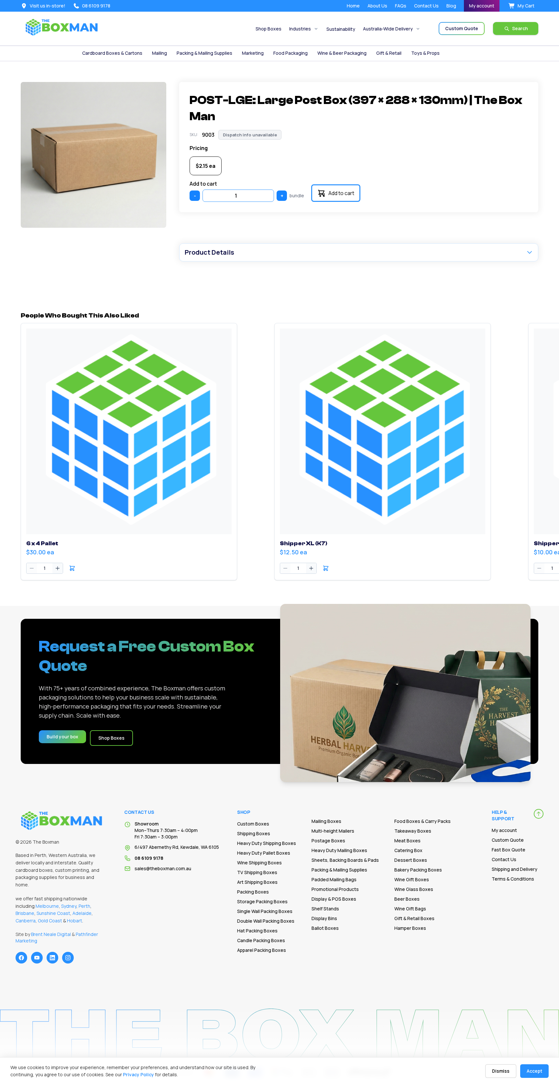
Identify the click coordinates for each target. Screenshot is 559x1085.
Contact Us (426, 6)
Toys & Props (425, 53)
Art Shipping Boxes (257, 882)
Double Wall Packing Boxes (265, 921)
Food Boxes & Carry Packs (422, 821)
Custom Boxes (253, 824)
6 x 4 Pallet (42, 543)
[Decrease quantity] (32, 568)
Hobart (74, 921)
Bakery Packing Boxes (418, 870)
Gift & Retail (388, 53)
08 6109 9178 (149, 858)
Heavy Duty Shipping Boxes (266, 843)
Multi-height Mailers (333, 831)
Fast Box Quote (508, 850)
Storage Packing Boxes (262, 901)
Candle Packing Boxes (261, 940)
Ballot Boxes (325, 928)
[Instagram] (68, 958)
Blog (451, 6)
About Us (377, 6)
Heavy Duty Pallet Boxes (263, 853)
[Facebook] (21, 958)
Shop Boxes (268, 29)
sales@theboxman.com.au (163, 868)
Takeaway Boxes (412, 831)
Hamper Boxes (410, 928)
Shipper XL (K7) (303, 543)
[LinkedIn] (52, 958)
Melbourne (47, 906)
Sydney (68, 906)
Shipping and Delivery (514, 869)
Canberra (26, 921)
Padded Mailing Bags (334, 879)
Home (353, 6)
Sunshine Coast (53, 913)
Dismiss (501, 1071)
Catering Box (408, 850)
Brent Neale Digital (51, 934)
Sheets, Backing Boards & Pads (345, 860)
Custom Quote (508, 840)
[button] (72, 568)
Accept (534, 1071)
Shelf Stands (325, 909)
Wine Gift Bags (410, 909)
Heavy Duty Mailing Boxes (339, 850)
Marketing (253, 53)
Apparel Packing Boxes (261, 950)
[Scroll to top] (538, 814)
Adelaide (82, 913)
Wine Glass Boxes (413, 889)
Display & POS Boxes (334, 899)
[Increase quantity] (57, 568)
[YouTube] (37, 958)
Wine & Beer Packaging (342, 53)
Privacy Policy (138, 1074)
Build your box (62, 736)
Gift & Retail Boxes (414, 918)
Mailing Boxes (326, 821)
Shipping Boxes (253, 833)
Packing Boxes (253, 892)
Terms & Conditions (513, 879)
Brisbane (25, 913)
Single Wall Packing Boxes (264, 911)
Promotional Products (335, 889)
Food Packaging (290, 53)
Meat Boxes (407, 840)
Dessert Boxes (410, 860)
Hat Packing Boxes (257, 931)
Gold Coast (50, 921)
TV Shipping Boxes (257, 872)
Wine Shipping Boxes (259, 863)
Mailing (159, 53)
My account (481, 6)
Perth (84, 906)
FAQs (400, 6)
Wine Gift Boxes (411, 879)
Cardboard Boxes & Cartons (112, 53)
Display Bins (324, 918)
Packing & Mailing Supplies (204, 53)
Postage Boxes (328, 840)
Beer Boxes (407, 899)
